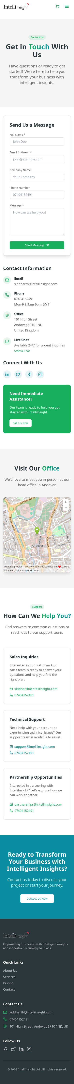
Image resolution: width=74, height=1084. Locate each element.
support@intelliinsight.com (34, 746)
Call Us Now (20, 423)
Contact (9, 989)
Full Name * (17, 134)
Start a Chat (22, 351)
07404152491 (24, 695)
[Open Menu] (67, 6)
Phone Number (20, 188)
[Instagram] (40, 374)
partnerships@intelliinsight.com (38, 804)
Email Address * (20, 152)
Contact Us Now (37, 898)
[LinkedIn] (7, 374)
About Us (10, 970)
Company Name (20, 170)
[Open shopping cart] (57, 6)
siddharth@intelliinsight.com (35, 689)
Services (9, 977)
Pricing (8, 983)
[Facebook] (29, 374)
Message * (17, 205)
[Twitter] (18, 374)
